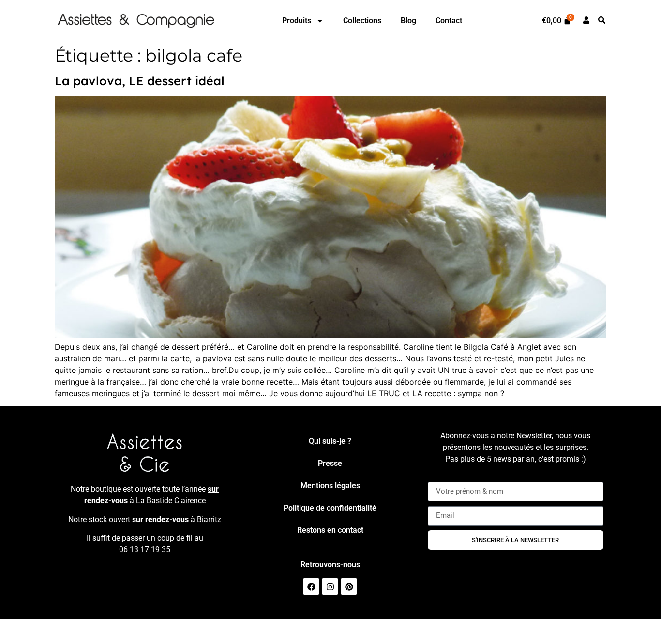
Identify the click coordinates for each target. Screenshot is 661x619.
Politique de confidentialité (330, 507)
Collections (362, 20)
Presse (330, 463)
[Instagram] (330, 586)
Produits (296, 20)
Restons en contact (330, 530)
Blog (408, 20)
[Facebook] (311, 586)
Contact (449, 20)
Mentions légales (330, 485)
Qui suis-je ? (330, 441)
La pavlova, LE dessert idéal (140, 80)
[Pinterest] (349, 586)
